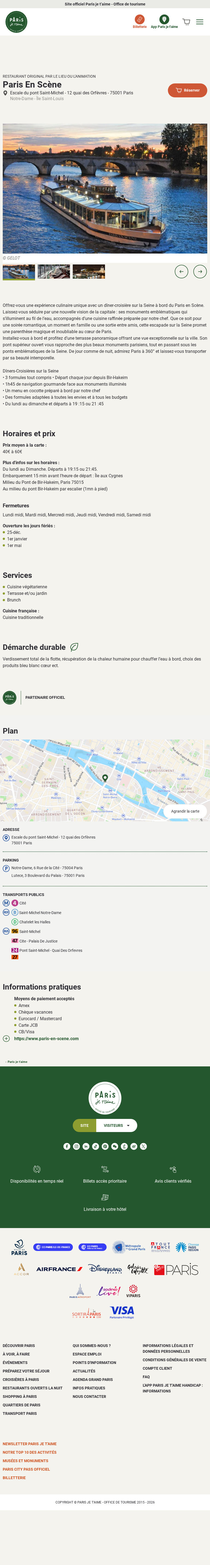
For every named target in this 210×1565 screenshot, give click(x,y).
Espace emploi (87, 1354)
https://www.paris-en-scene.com (46, 1038)
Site (84, 1125)
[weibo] (133, 1146)
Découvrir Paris (19, 1345)
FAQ (146, 1377)
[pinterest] (105, 1146)
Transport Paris (20, 1413)
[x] (143, 1146)
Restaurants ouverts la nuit (33, 1388)
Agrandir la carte (185, 811)
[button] (181, 271)
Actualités (84, 1371)
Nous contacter (89, 1396)
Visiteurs (113, 1125)
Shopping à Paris (20, 1396)
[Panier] (186, 22)
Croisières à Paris (21, 1379)
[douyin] (124, 1146)
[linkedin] (86, 1146)
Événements (15, 1362)
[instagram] (76, 1146)
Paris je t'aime (17, 1062)
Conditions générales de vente (174, 1360)
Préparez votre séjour (26, 1371)
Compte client (157, 1368)
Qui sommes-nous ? (92, 1345)
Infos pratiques (89, 1388)
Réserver (192, 90)
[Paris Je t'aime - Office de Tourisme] (16, 22)
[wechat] (114, 1146)
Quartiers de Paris (21, 1405)
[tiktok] (95, 1146)
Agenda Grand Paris (93, 1379)
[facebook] (66, 1146)
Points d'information (94, 1362)
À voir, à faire (16, 1354)
